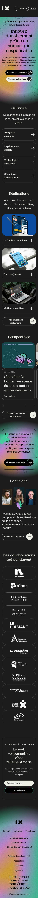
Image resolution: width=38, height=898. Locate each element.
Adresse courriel (14, 783)
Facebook (30, 831)
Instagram (18, 831)
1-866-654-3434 (19, 842)
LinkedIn (7, 831)
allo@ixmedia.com (19, 838)
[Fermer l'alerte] (35, 876)
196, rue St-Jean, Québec (17, 847)
